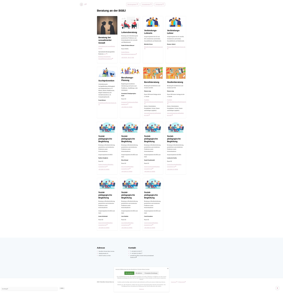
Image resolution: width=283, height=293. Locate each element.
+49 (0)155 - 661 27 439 (127, 57)
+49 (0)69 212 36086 (126, 107)
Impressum (173, 282)
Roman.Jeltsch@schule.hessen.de (176, 47)
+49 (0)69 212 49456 (103, 169)
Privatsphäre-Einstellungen (151, 273)
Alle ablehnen (139, 273)
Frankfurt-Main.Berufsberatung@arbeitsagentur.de (154, 101)
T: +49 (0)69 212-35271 (135, 251)
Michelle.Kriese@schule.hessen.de (153, 47)
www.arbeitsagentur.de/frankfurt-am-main (152, 114)
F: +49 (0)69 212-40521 (135, 253)
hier (105, 54)
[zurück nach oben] (277, 284)
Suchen (62, 288)
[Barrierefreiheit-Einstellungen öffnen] (277, 288)
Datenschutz (182, 282)
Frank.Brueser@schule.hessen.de (107, 103)
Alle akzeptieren (129, 273)
